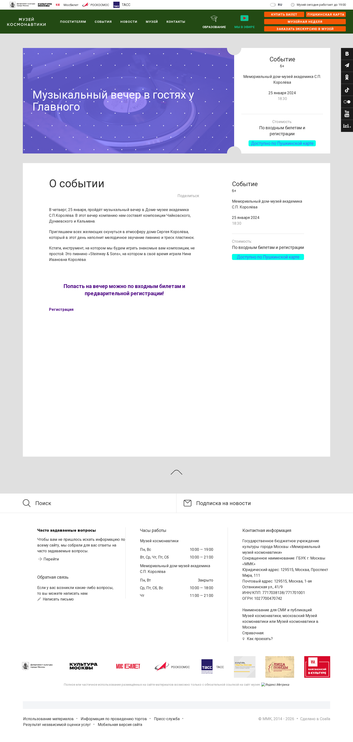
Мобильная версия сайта (120, 724)
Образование (214, 27)
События (103, 22)
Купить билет (284, 14)
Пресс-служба (167, 719)
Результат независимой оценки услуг (57, 724)
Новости (128, 22)
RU (280, 4)
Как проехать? (260, 638)
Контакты (175, 22)
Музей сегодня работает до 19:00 (321, 4)
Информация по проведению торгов (114, 719)
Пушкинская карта (325, 14)
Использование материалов (48, 719)
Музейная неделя (305, 22)
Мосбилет (71, 4)
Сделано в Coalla (315, 719)
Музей (152, 22)
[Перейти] (347, 54)
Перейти (51, 559)
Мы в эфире (244, 27)
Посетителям (73, 22)
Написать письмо (58, 599)
